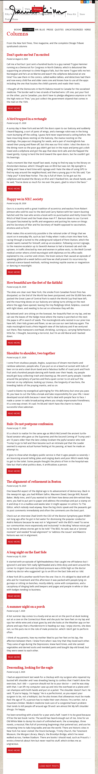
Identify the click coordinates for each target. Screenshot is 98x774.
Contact (59, 14)
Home (8, 9)
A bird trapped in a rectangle (27, 119)
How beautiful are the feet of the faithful (34, 283)
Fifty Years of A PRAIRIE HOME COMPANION (28, 14)
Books (17, 29)
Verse (87, 29)
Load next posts (49, 765)
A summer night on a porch (26, 607)
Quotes (59, 29)
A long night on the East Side (27, 552)
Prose (49, 29)
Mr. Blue (40, 29)
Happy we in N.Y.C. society (25, 199)
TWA (27, 9)
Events (17, 9)
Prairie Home (11, 19)
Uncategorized (74, 29)
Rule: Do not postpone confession (30, 424)
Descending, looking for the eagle (30, 667)
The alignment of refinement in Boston (34, 482)
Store (82, 14)
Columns (28, 29)
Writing (37, 9)
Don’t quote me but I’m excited (28, 55)
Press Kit (71, 14)
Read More (14, 108)
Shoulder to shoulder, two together (31, 353)
